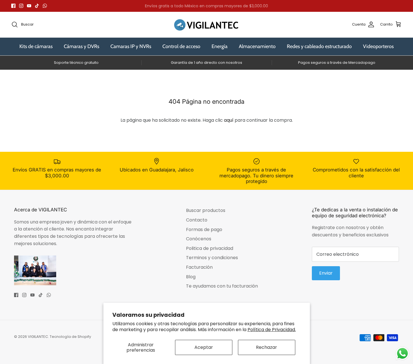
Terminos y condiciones (212, 257)
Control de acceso (181, 46)
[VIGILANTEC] (206, 24)
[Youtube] (29, 6)
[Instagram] (21, 6)
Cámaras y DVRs (81, 46)
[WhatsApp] (45, 6)
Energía (220, 46)
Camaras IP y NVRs (130, 46)
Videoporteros (378, 46)
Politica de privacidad (209, 248)
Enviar (326, 273)
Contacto (196, 220)
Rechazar (266, 347)
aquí (228, 120)
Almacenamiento (257, 46)
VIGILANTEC (38, 336)
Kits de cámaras (36, 46)
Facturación (199, 267)
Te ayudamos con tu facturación (222, 286)
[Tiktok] (37, 6)
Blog (191, 276)
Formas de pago (204, 229)
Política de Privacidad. (272, 329)
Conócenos (198, 239)
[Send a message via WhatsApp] (402, 353)
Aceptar (203, 347)
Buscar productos (205, 210)
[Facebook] (13, 6)
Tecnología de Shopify (70, 336)
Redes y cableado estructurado (319, 46)
